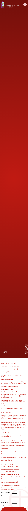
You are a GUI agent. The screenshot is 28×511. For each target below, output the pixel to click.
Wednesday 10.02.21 (5, 372)
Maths (13, 372)
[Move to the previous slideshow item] (26, 348)
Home (2, 363)
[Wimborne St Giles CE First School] (10, 4)
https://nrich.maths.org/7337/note (10, 469)
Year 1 (18, 372)
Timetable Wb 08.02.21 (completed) (9, 369)
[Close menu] (25, 4)
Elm (18, 366)
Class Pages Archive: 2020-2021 (8, 366)
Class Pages (13, 363)
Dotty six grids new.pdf (10, 471)
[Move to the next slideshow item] (26, 345)
